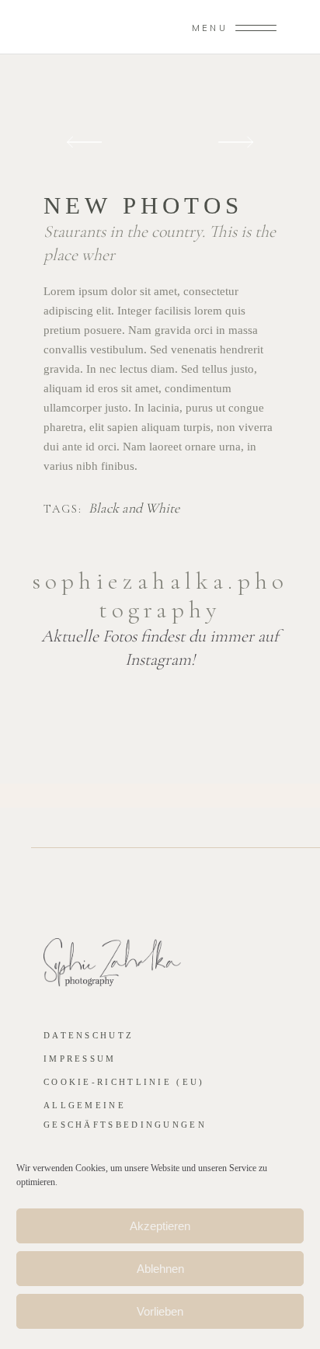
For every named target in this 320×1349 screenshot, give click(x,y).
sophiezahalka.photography (160, 595)
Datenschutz (88, 1035)
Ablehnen (160, 1268)
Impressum (80, 1058)
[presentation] (84, 142)
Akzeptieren (160, 1226)
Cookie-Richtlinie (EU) (124, 1082)
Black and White (134, 508)
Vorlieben (160, 1311)
